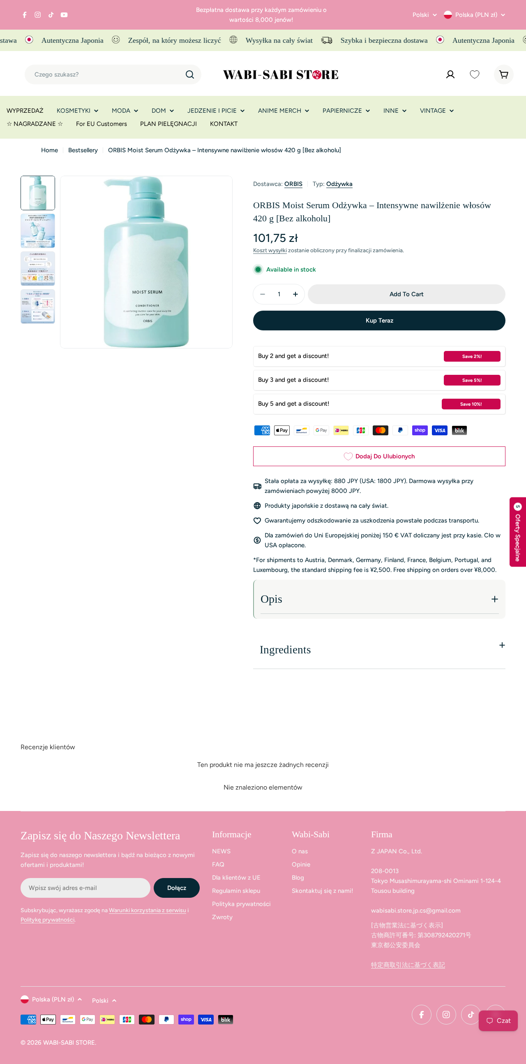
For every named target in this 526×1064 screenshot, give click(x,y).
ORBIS (293, 184)
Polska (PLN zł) (476, 15)
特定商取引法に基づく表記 (408, 965)
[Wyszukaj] (190, 74)
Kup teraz (379, 320)
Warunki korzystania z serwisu (147, 910)
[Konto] (450, 74)
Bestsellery (83, 150)
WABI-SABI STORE (69, 1042)
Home (49, 150)
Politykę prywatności (47, 919)
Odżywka (339, 184)
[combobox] (113, 74)
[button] (518, 532)
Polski (421, 15)
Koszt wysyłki (270, 250)
